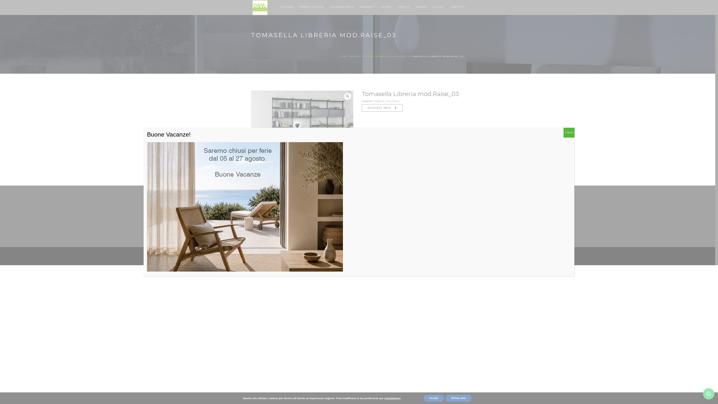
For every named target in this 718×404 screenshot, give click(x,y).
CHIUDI (569, 132)
